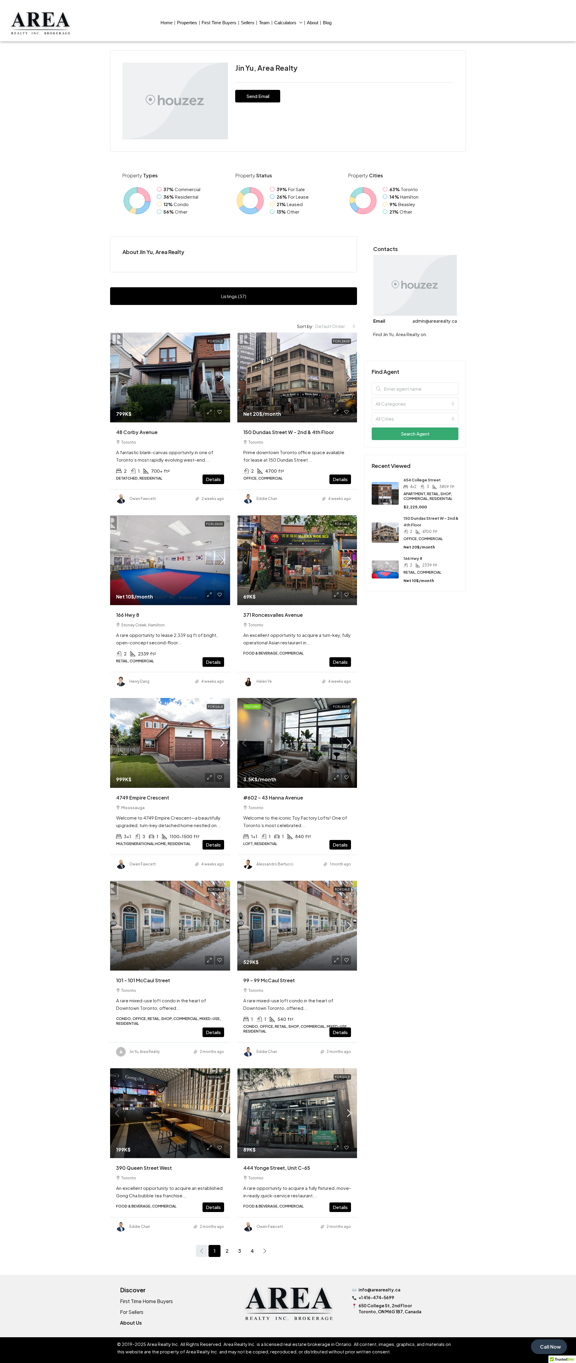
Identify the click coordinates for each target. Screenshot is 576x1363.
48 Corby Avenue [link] (137, 432)
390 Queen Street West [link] (144, 1168)
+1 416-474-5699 (376, 1297)
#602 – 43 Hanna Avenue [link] (273, 797)
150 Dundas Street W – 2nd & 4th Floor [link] (288, 432)
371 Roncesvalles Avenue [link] (273, 615)
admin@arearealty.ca (434, 321)
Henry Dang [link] (139, 681)
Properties (187, 22)
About (312, 22)
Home (166, 22)
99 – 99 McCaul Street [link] (269, 980)
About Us (131, 1323)
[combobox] (335, 326)
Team (264, 22)
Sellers (247, 22)
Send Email (257, 96)
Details (213, 479)
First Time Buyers (219, 22)
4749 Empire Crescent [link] (142, 797)
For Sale (215, 341)
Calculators (285, 22)
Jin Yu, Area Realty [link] (144, 1051)
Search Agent (415, 433)
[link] (170, 377)
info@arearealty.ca (379, 1289)
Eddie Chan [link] (267, 498)
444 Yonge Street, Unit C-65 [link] (276, 1168)
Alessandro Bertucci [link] (274, 864)
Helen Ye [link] (264, 681)
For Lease (341, 341)
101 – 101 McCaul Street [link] (143, 980)
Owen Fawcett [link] (142, 498)
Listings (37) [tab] (233, 296)
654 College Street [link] (422, 479)
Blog (327, 22)
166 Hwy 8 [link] (127, 615)
